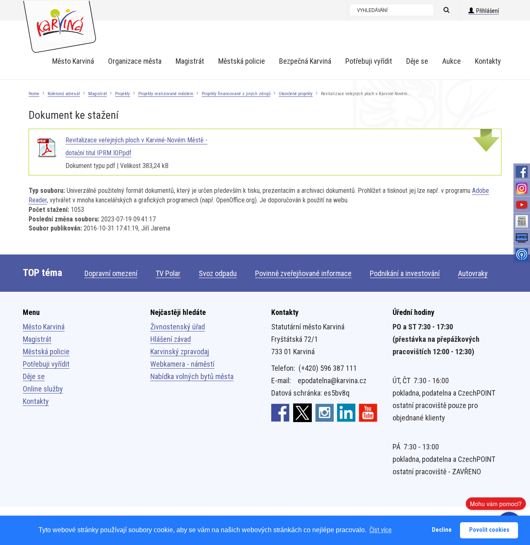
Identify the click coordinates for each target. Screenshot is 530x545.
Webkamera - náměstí (182, 364)
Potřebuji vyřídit (46, 364)
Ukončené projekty (296, 93)
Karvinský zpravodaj (179, 351)
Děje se (34, 376)
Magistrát (97, 93)
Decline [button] (442, 529)
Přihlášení (487, 10)
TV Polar (168, 273)
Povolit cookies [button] (489, 529)
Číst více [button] (380, 530)
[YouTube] (522, 205)
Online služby (43, 388)
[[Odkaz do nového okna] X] (302, 412)
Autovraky (473, 273)
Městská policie (46, 351)
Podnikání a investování (405, 273)
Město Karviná (44, 326)
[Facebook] (522, 172)
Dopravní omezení (110, 273)
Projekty (122, 93)
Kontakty (36, 401)
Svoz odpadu (218, 273)
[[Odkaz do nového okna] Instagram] (324, 412)
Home (34, 93)
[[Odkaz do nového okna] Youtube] (368, 412)
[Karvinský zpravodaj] (522, 221)
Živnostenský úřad (177, 326)
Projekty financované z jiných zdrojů (236, 93)
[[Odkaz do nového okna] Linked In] (346, 412)
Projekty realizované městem (165, 93)
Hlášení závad (170, 339)
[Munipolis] (522, 254)
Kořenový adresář (64, 93)
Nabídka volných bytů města (192, 376)
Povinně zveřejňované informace (303, 273)
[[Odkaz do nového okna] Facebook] (280, 412)
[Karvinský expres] (522, 238)
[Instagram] (522, 188)
